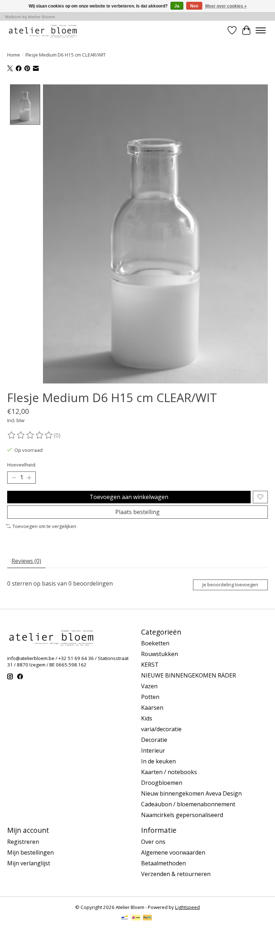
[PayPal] (147, 918)
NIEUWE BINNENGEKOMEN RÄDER (188, 675)
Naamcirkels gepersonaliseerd (182, 815)
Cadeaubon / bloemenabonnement (188, 804)
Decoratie (154, 740)
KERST (150, 665)
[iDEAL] (135, 918)
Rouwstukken (159, 654)
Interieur (153, 750)
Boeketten (155, 643)
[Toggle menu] (261, 30)
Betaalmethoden (163, 863)
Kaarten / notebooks (169, 772)
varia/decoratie (161, 729)
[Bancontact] (124, 918)
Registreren (23, 842)
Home (13, 55)
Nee (194, 6)
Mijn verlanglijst (28, 863)
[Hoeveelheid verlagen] (14, 477)
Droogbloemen (161, 783)
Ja (176, 6)
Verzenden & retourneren (176, 874)
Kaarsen (152, 708)
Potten (150, 697)
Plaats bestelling (137, 512)
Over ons (153, 842)
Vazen (149, 686)
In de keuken (158, 761)
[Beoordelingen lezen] (30, 435)
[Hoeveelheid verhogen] (29, 477)
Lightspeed (187, 907)
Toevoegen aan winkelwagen (129, 497)
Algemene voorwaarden (173, 852)
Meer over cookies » (226, 6)
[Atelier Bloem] (42, 30)
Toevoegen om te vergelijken (44, 526)
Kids (146, 718)
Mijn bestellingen (30, 852)
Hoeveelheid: (21, 464)
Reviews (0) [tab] (26, 561)
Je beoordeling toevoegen (230, 584)
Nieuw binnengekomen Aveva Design (191, 793)
